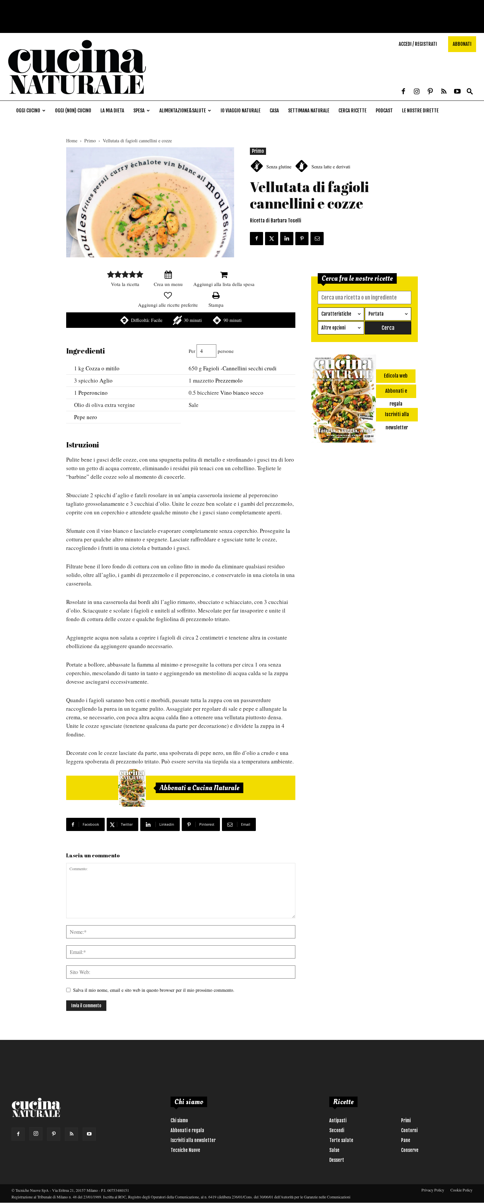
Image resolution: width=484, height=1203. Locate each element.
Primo (90, 140)
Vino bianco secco (241, 392)
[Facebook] (403, 92)
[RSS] (444, 92)
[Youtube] (457, 92)
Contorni (409, 1130)
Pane (405, 1140)
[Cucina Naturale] (77, 97)
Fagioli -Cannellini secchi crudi (240, 368)
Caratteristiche (336, 314)
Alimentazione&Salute (182, 110)
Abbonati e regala (187, 1130)
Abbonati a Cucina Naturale (199, 788)
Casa (274, 110)
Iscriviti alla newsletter (193, 1140)
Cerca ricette (352, 110)
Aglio (106, 380)
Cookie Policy (461, 1189)
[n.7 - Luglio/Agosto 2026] (132, 788)
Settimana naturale (308, 110)
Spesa (139, 110)
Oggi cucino (28, 110)
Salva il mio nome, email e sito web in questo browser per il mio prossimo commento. (153, 990)
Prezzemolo (229, 380)
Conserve (409, 1150)
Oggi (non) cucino (73, 110)
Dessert (336, 1160)
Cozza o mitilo (103, 368)
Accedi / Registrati (418, 44)
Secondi (336, 1130)
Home (71, 140)
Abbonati (462, 44)
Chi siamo (179, 1120)
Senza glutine (278, 166)
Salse (334, 1150)
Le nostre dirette (420, 110)
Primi (406, 1120)
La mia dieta (112, 110)
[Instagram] (417, 92)
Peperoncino (93, 392)
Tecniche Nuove (185, 1150)
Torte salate (341, 1140)
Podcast (384, 110)
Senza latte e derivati (330, 166)
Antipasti (337, 1120)
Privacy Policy (432, 1189)
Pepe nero (85, 417)
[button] (470, 92)
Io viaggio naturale (240, 110)
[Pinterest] (430, 92)
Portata (376, 314)
